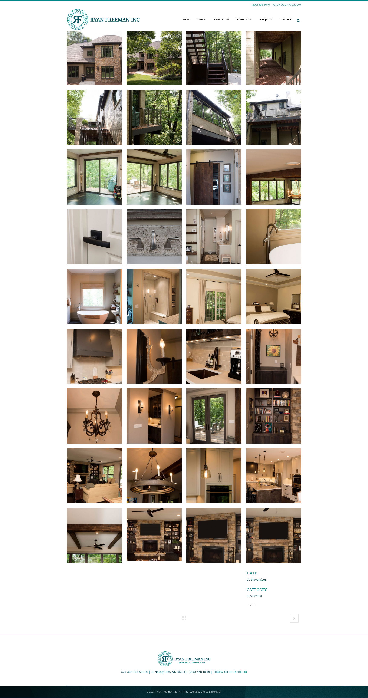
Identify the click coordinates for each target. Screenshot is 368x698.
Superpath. (215, 692)
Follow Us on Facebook (230, 672)
